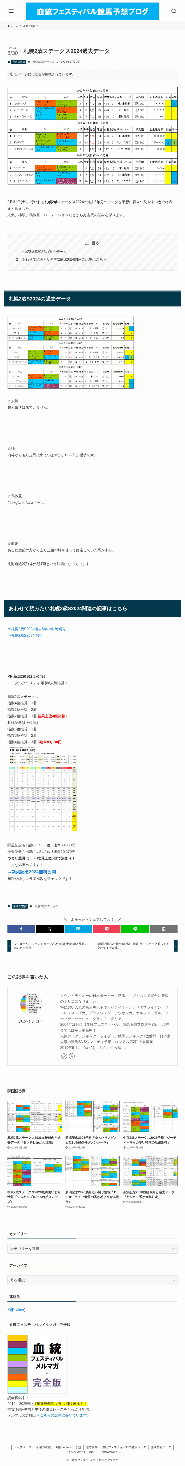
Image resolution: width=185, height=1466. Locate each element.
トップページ (22, 1447)
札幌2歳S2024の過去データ (44, 252)
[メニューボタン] (11, 11)
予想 (78, 1447)
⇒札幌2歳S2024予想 (24, 635)
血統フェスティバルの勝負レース (124, 1447)
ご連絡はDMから (110, 1452)
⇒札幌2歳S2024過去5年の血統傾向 (36, 629)
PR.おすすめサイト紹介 (79, 1452)
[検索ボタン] (174, 11)
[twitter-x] (72, 1056)
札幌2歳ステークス (43, 61)
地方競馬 (91, 1447)
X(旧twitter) (16, 1310)
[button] (21, 929)
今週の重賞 (19, 61)
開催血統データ (161, 1447)
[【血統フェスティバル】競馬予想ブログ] (92, 11)
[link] (64, 1056)
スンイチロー (31, 1021)
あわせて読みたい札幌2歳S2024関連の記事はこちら (64, 259)
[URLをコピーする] (164, 929)
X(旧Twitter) (63, 1447)
